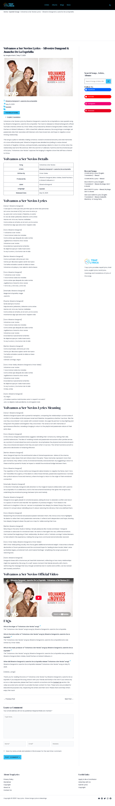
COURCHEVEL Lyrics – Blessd (94, 179)
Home (6, 12)
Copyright (7, 785)
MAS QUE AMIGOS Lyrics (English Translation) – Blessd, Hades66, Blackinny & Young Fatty (95, 197)
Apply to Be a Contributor (87, 779)
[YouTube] (99, 798)
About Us (7, 787)
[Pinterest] (102, 798)
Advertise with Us (84, 782)
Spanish (8, 107)
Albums (54, 5)
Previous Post (9, 699)
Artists (46, 5)
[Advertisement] (57, 26)
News (69, 5)
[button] (110, 5)
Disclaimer (7, 782)
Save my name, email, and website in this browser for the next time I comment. (34, 751)
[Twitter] (105, 798)
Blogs (62, 5)
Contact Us (57, 682)
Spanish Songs (14, 12)
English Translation (13, 117)
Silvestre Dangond (12, 101)
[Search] (108, 81)
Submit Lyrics (83, 785)
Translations (11, 113)
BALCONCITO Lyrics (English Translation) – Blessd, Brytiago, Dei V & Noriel (97, 184)
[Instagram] (108, 798)
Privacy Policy (8, 779)
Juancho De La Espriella (28, 101)
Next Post (69, 699)
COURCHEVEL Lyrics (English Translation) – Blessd (94, 174)
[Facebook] (110, 798)
